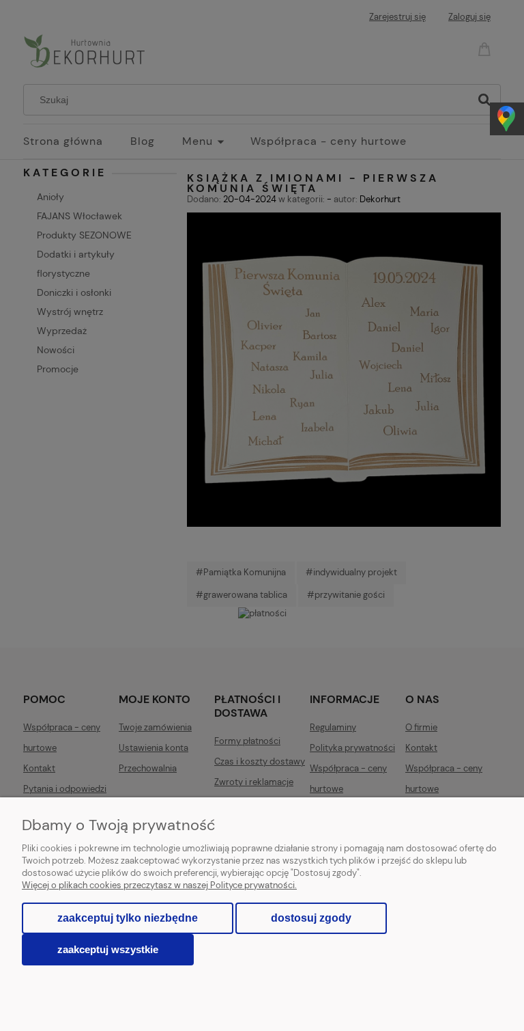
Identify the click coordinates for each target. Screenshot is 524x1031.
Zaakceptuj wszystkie (107, 949)
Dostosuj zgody (311, 918)
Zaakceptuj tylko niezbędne (127, 918)
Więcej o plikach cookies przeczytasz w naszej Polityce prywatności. (159, 885)
